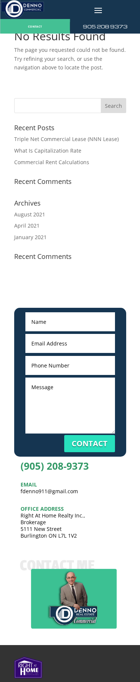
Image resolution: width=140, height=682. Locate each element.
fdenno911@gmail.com (49, 491)
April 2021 (27, 225)
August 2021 (29, 214)
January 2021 (30, 237)
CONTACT (35, 26)
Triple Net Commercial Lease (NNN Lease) (66, 139)
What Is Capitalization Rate (47, 150)
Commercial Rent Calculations (51, 162)
